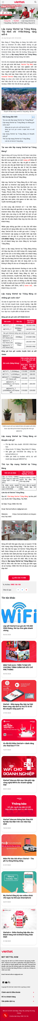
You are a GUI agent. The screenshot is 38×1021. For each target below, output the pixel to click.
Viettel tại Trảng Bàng (17, 182)
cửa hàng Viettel (13, 258)
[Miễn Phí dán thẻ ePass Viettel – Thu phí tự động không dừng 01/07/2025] (19, 867)
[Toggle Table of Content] (32, 117)
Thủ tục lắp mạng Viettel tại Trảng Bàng (16, 139)
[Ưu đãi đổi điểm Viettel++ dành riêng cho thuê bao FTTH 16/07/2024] (19, 752)
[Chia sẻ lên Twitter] (22, 590)
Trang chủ (7, 21)
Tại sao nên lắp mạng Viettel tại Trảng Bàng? (18, 120)
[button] (35, 2)
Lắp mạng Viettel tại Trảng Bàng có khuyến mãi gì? (18, 135)
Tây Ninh (16, 21)
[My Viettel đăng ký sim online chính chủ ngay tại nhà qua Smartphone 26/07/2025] (19, 904)
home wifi (28, 286)
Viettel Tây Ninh (27, 64)
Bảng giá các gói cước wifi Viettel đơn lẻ (17, 127)
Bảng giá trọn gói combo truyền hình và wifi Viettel (19, 130)
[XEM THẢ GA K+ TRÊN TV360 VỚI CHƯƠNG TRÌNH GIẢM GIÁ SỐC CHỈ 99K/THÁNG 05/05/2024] (19, 676)
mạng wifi (26, 160)
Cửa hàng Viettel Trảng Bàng (17, 496)
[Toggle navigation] (3, 2)
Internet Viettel (7, 77)
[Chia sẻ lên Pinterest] (26, 590)
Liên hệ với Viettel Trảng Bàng (14, 141)
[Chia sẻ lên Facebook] (18, 590)
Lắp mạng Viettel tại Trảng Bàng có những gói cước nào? (18, 124)
